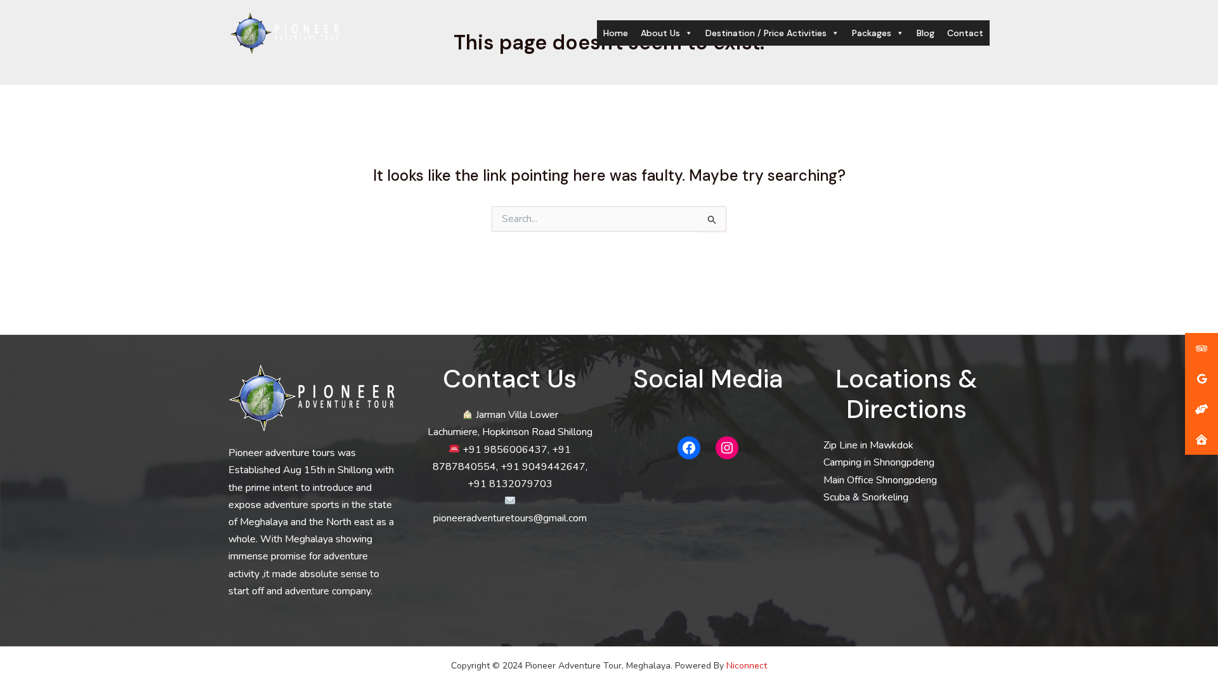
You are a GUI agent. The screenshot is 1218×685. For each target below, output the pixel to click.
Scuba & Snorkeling (865, 497)
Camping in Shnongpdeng (878, 462)
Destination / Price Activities (766, 33)
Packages (871, 33)
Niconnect (746, 666)
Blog (925, 33)
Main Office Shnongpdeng (880, 480)
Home (615, 33)
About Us (660, 33)
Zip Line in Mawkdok (868, 445)
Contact (965, 33)
